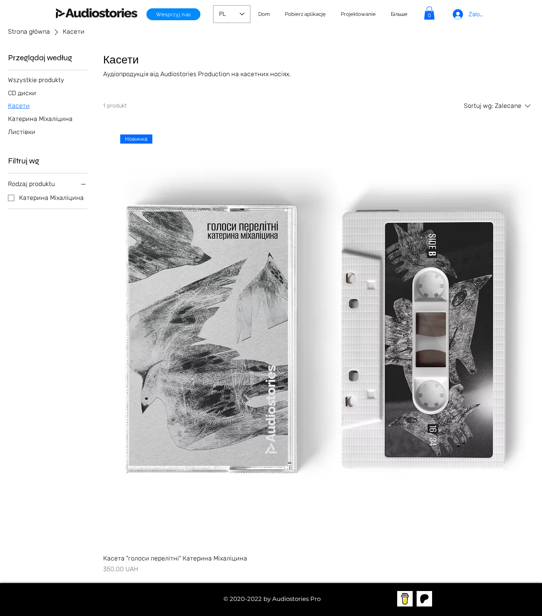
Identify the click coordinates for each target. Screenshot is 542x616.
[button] (358, 14)
